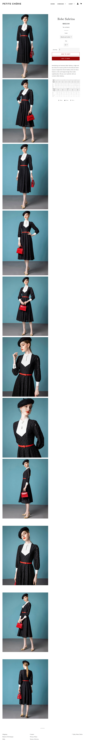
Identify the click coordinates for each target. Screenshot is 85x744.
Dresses (61, 4)
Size (66, 41)
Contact (32, 734)
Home (53, 4)
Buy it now (66, 58)
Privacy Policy (33, 737)
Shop (71, 4)
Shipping (4, 734)
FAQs (3, 739)
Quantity (55, 49)
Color (66, 33)
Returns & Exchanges (7, 737)
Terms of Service (34, 739)
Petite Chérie (11, 3)
